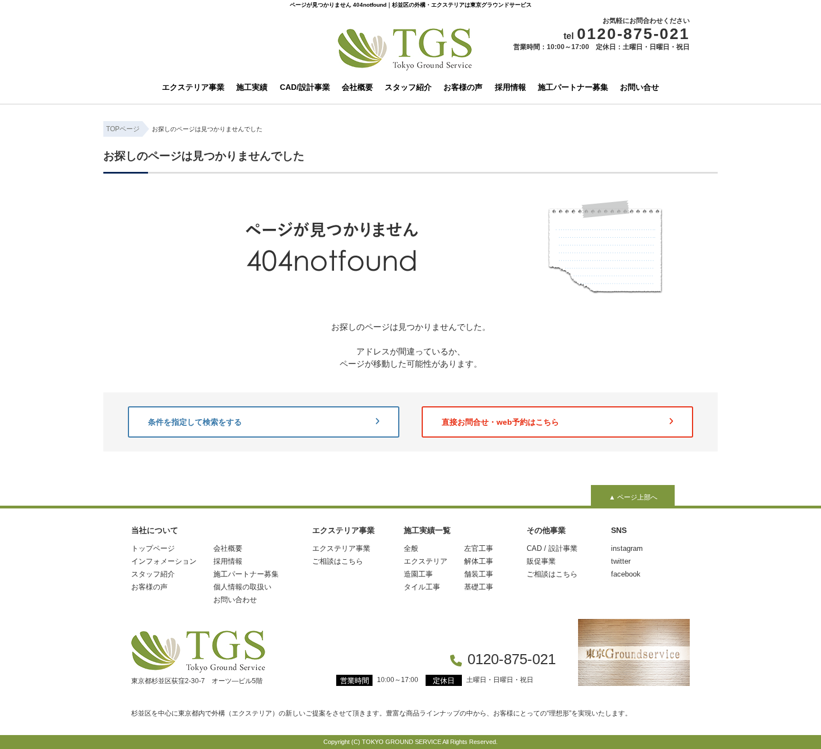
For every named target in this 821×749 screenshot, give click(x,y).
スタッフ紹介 (408, 87)
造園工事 (418, 574)
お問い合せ (639, 87)
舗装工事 (478, 574)
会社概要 (357, 87)
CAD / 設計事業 (552, 548)
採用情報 (510, 87)
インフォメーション (164, 561)
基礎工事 (478, 587)
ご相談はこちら (337, 561)
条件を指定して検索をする (195, 421)
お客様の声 (463, 87)
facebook (626, 574)
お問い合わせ (235, 600)
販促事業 (541, 561)
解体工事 (478, 561)
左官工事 (478, 548)
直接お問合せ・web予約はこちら (500, 421)
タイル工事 (422, 587)
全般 (411, 548)
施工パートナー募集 (573, 87)
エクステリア (425, 561)
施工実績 (252, 87)
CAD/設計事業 (305, 87)
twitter (621, 561)
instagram (627, 548)
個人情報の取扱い (242, 587)
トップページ (153, 548)
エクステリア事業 (193, 87)
